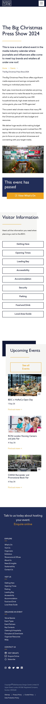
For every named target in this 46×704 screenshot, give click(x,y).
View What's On (27, 196)
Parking (23, 297)
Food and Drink (23, 305)
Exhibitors (8, 554)
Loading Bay (23, 262)
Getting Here (23, 244)
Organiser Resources (12, 637)
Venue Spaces (10, 618)
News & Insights (10, 563)
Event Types (9, 621)
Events (12, 68)
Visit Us (7, 548)
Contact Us (9, 570)
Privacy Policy (17, 695)
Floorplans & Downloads (14, 634)
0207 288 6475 (13, 653)
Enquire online (23, 524)
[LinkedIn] (22, 668)
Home (4, 68)
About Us (8, 560)
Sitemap (7, 695)
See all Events (25, 367)
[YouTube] (17, 668)
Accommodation (23, 279)
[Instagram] (6, 668)
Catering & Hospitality (13, 630)
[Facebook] (9, 668)
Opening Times (23, 253)
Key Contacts (10, 627)
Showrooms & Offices (13, 557)
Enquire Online (13, 656)
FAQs (6, 640)
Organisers (9, 551)
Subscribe (11, 659)
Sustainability (10, 567)
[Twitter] (13, 668)
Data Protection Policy (12, 698)
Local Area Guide (23, 314)
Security (23, 288)
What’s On (9, 545)
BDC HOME (6, 3)
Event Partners (10, 624)
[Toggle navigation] (41, 3)
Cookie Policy (29, 695)
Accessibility (23, 270)
